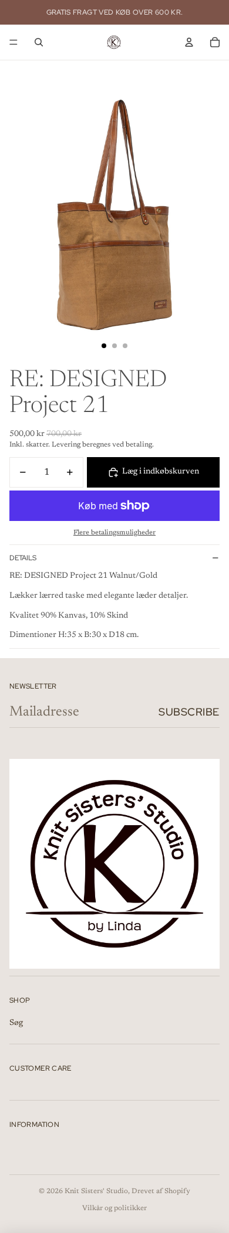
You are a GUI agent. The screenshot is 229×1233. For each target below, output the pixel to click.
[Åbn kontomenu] (189, 42)
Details (22, 558)
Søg (16, 1023)
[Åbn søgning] (39, 42)
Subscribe (189, 711)
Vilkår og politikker (114, 1208)
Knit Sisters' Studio (96, 1191)
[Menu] (13, 42)
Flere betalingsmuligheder (114, 532)
